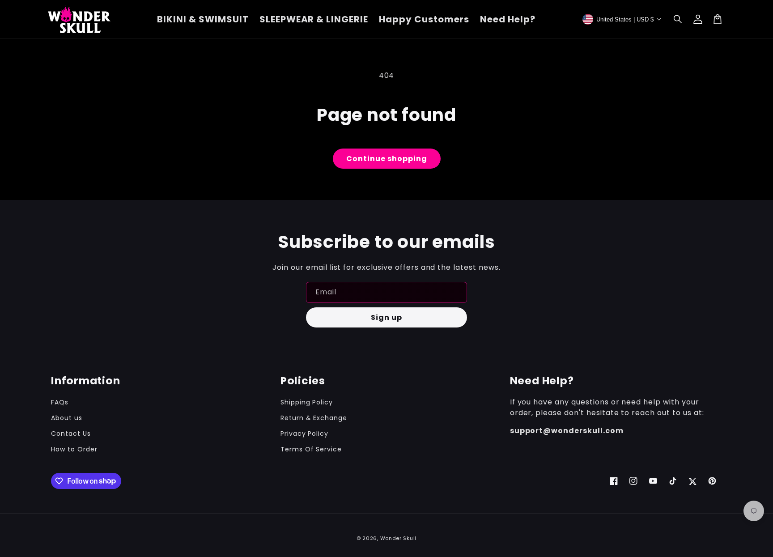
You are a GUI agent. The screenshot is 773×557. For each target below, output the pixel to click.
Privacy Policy (304, 433)
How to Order (74, 449)
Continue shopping (386, 158)
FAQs (59, 402)
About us (66, 417)
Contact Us (71, 433)
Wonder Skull (398, 538)
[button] (678, 19)
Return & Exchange (313, 417)
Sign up (386, 317)
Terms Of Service (311, 449)
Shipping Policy (306, 402)
